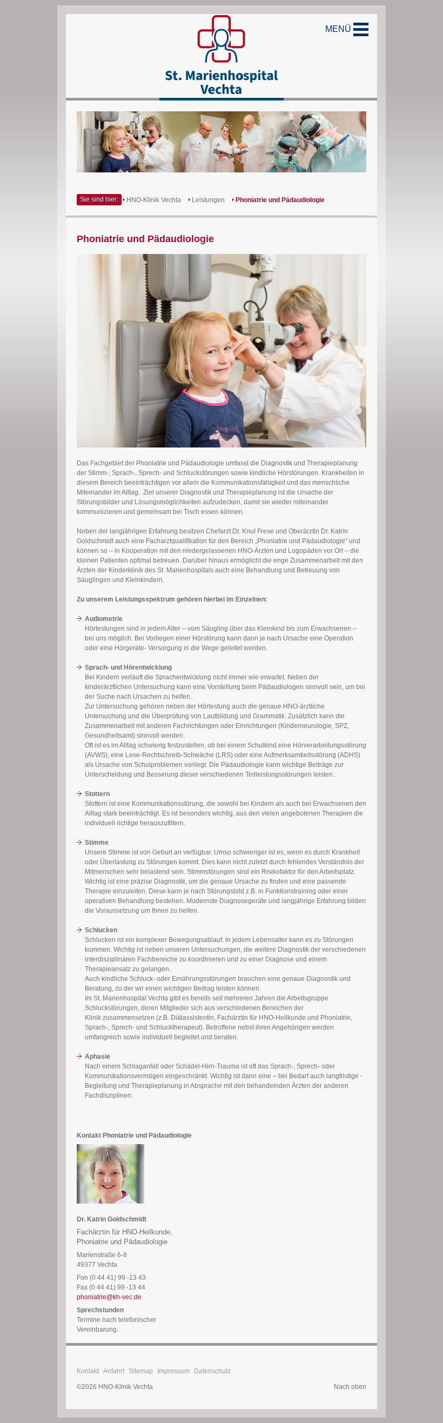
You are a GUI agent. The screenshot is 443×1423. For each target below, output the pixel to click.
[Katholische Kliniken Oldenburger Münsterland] (221, 57)
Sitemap (141, 1371)
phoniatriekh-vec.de (109, 1297)
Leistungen (208, 200)
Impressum (173, 1371)
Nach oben (350, 1387)
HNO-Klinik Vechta (153, 200)
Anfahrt (113, 1371)
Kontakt (88, 1371)
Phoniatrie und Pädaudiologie (280, 200)
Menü (339, 29)
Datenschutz (212, 1371)
